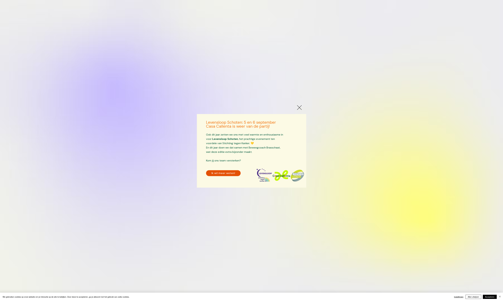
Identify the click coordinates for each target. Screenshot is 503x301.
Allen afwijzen (473, 297)
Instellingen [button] (458, 297)
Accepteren (489, 297)
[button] (299, 107)
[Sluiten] (499, 297)
